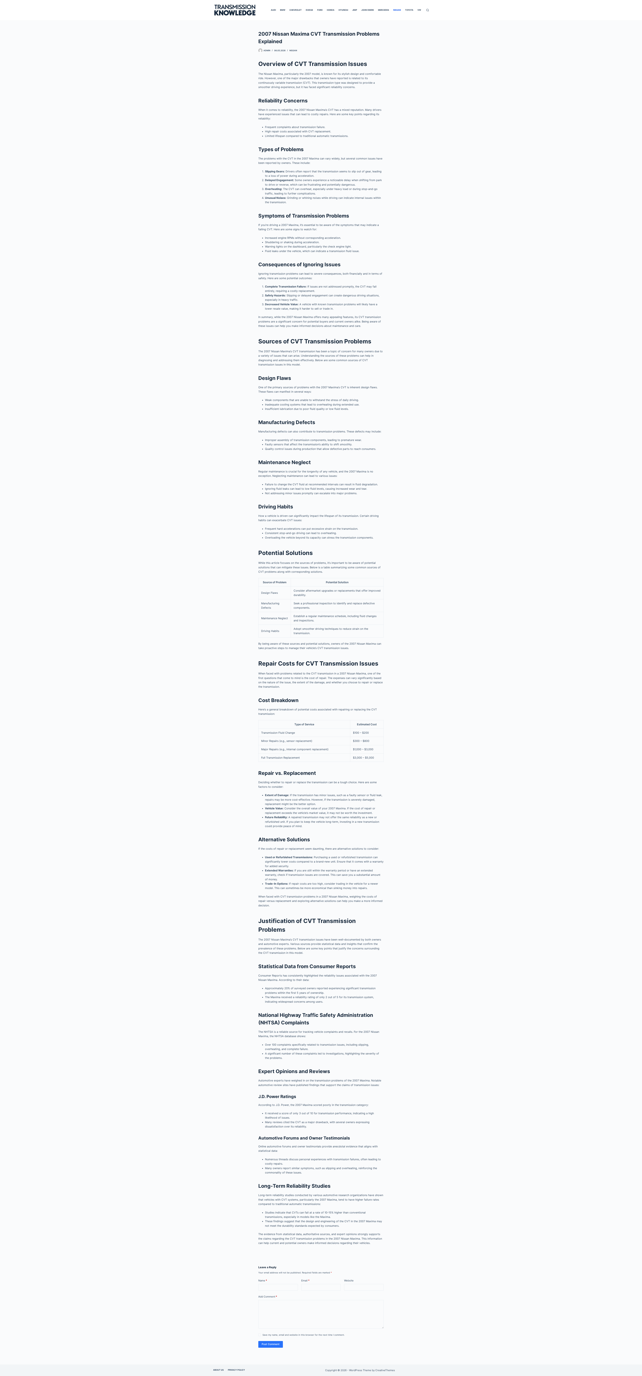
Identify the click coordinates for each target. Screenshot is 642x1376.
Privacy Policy (236, 1370)
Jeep (354, 10)
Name (262, 1280)
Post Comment (271, 1344)
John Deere (367, 10)
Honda (330, 10)
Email (305, 1280)
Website (349, 1280)
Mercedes (383, 10)
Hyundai (343, 10)
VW (419, 10)
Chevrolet (295, 10)
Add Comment (267, 1296)
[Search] (427, 10)
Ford (320, 10)
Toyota (409, 10)
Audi (273, 10)
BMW (282, 10)
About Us (218, 1370)
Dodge (309, 10)
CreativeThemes (385, 1370)
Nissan (397, 10)
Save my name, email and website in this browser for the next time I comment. (303, 1334)
